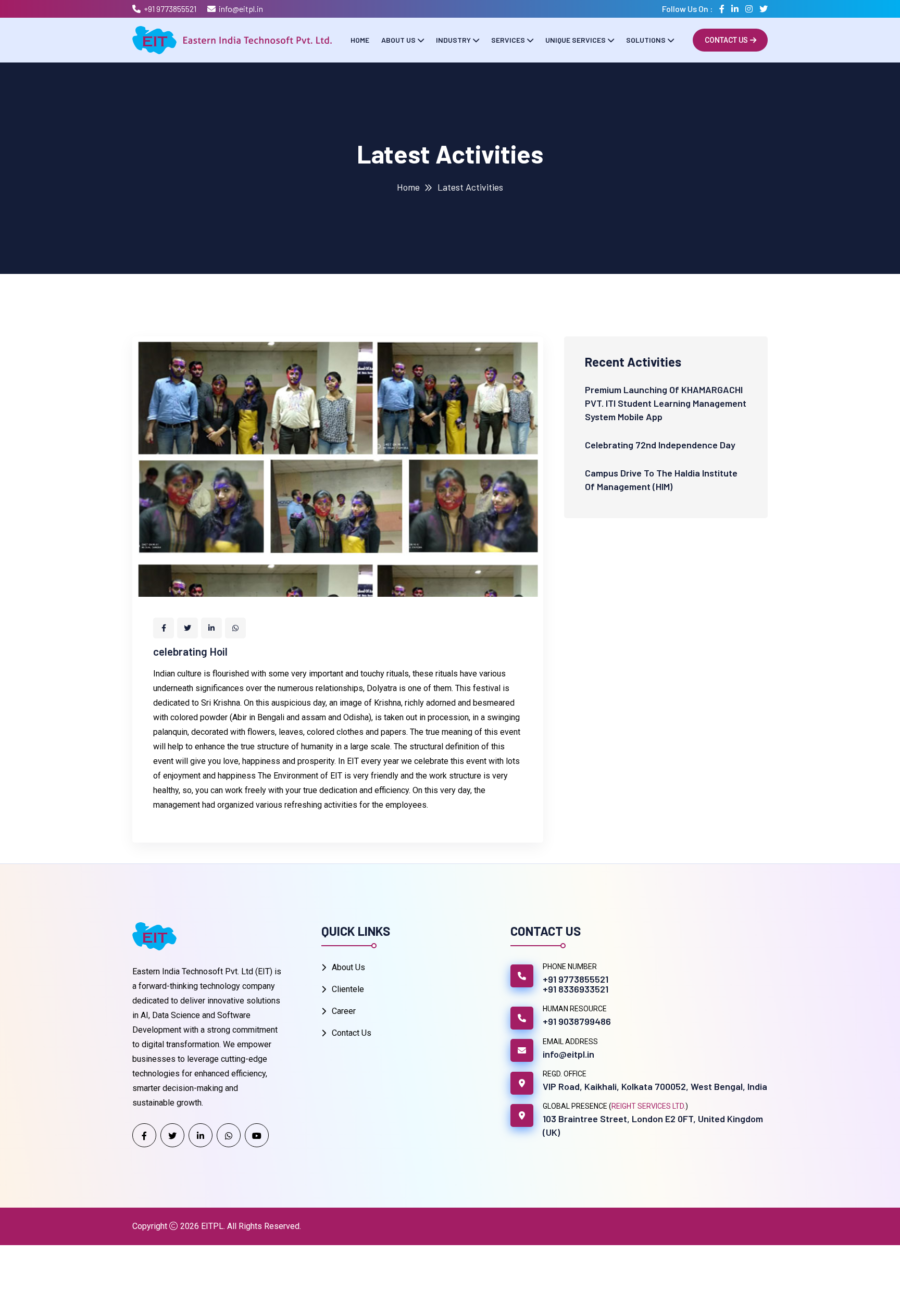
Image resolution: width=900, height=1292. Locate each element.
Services (508, 39)
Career (344, 1011)
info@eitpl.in (241, 9)
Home (360, 39)
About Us (398, 39)
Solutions (646, 39)
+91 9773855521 (170, 9)
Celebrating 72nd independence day (660, 444)
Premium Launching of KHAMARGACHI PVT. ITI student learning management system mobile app (665, 403)
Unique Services (575, 39)
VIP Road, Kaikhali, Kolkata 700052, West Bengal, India (655, 1086)
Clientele (348, 989)
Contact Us (726, 40)
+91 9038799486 (577, 1021)
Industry (453, 39)
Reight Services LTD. (648, 1106)
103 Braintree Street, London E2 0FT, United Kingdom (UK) (653, 1125)
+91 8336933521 (575, 989)
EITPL (212, 1226)
